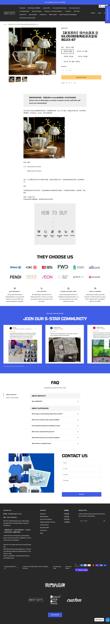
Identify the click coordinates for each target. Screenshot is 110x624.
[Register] (104, 520)
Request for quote (81, 77)
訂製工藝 (66, 519)
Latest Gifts (46, 8)
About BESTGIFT (11, 394)
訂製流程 (66, 514)
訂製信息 (66, 516)
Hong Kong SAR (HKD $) (10, 567)
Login (99, 13)
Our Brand (55, 614)
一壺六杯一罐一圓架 (81, 51)
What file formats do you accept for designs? (46, 437)
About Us (43, 514)
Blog (41, 533)
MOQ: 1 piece (53, 14)
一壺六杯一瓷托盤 (82, 56)
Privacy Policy (44, 525)
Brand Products (37, 11)
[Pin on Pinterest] (69, 83)
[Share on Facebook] (66, 83)
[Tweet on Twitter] (72, 83)
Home (4, 24)
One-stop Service (74, 8)
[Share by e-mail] (74, 83)
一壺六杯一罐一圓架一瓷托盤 (71, 61)
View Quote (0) (107, 14)
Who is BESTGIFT (37, 401)
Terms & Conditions (46, 519)
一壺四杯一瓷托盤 (68, 56)
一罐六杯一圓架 (67, 51)
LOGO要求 (67, 522)
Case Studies (33, 14)
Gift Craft (76, 11)
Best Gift (64, 28)
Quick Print (23, 14)
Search (93, 13)
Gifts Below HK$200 (34, 8)
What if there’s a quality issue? (41, 443)
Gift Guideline (44, 516)
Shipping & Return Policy (47, 522)
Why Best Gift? (44, 527)
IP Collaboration (24, 11)
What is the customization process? (43, 431)
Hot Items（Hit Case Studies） (53, 11)
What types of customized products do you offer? (47, 414)
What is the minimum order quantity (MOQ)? (46, 420)
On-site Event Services (59, 8)
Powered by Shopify (68, 567)
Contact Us (43, 14)
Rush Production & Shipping (67, 14)
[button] (103, 6)
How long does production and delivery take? (46, 425)
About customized (12, 397)
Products (22, 8)
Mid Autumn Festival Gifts (27, 18)
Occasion (68, 11)
